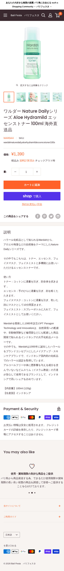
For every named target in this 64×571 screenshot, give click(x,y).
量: (5, 171)
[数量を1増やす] (37, 171)
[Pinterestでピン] (44, 216)
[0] (57, 15)
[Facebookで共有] (37, 216)
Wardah (9, 138)
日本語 (9, 535)
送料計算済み (27, 160)
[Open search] (43, 15)
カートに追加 (32, 184)
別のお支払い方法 (32, 204)
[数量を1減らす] (15, 171)
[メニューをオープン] (5, 15)
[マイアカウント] (50, 15)
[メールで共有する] (57, 216)
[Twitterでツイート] (51, 216)
